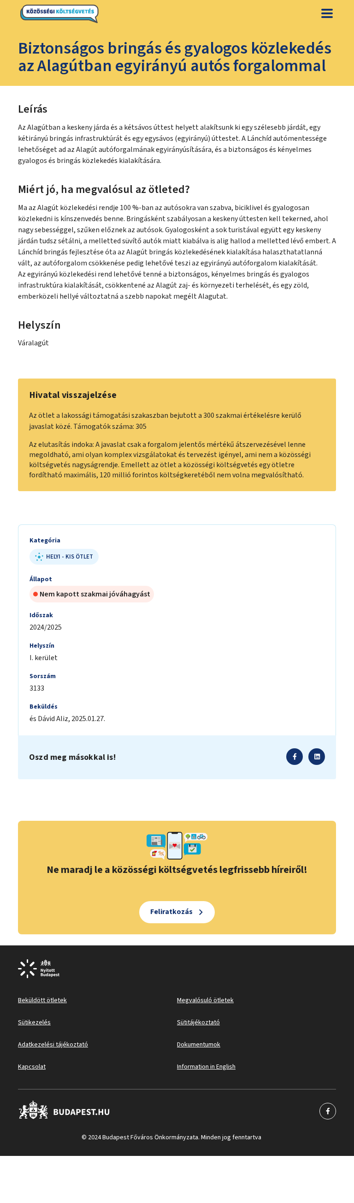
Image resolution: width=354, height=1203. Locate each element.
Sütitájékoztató (198, 1022)
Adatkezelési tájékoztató (53, 1044)
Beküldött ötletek (42, 1000)
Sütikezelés (34, 1022)
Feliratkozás (171, 912)
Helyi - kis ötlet (69, 557)
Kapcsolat (32, 1066)
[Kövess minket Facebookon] (64, 1111)
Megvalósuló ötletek (205, 1000)
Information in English (206, 1066)
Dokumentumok (198, 1044)
